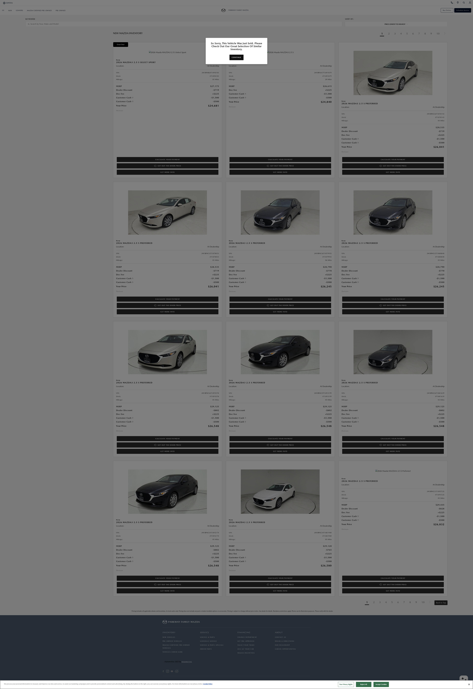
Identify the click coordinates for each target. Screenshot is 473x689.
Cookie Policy (207, 684)
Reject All (363, 684)
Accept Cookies (381, 684)
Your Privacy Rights (345, 684)
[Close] (469, 684)
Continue (236, 57)
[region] (236, 684)
